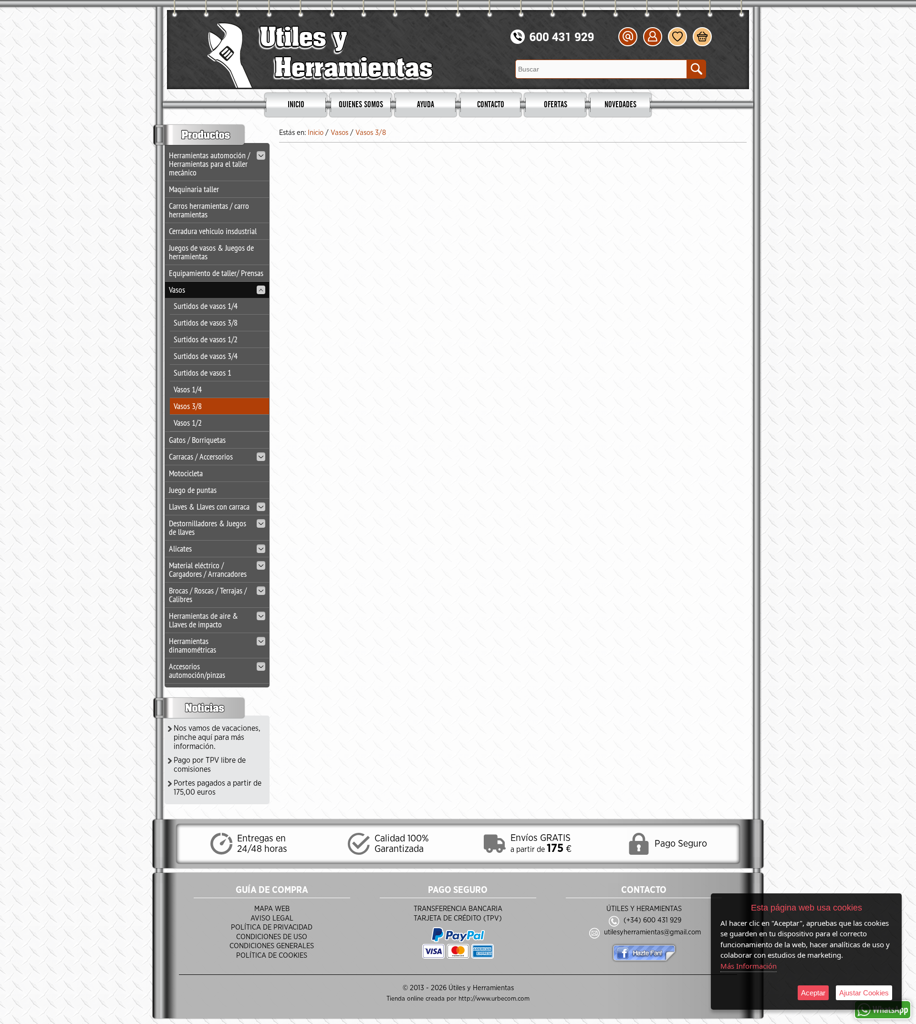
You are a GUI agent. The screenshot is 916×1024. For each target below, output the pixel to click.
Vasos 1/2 (188, 422)
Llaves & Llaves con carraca (209, 506)
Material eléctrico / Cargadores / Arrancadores (208, 569)
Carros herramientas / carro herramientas (209, 210)
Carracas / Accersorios (201, 456)
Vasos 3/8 (188, 405)
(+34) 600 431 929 (652, 920)
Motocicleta (186, 473)
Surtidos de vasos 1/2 (206, 339)
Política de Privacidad (271, 927)
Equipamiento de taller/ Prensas (216, 272)
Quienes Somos (361, 105)
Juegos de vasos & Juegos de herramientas (211, 252)
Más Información (748, 966)
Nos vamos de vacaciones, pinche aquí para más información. (217, 737)
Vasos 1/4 (188, 389)
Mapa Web (272, 908)
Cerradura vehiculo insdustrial (213, 230)
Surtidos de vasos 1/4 (206, 305)
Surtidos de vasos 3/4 (206, 355)
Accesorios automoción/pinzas (197, 670)
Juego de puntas (193, 489)
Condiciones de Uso (271, 937)
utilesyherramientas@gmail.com (652, 932)
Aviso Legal (271, 918)
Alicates (180, 548)
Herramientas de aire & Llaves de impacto (203, 620)
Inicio (296, 105)
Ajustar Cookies (864, 993)
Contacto (490, 105)
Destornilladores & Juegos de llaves (207, 527)
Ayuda (425, 105)
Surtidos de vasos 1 (202, 372)
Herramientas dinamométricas (192, 645)
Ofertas (555, 105)
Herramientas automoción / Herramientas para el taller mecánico (209, 164)
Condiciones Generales (271, 946)
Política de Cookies (271, 955)
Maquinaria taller (194, 189)
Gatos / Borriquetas (197, 439)
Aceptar (813, 993)
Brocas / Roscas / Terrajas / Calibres (208, 594)
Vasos (177, 289)
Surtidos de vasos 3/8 (206, 322)
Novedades (620, 105)
